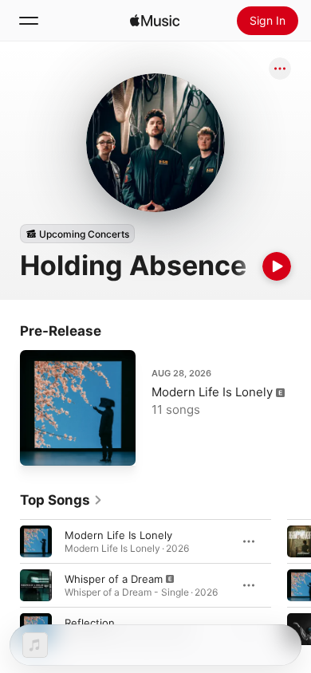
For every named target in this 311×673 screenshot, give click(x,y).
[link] (61, 500)
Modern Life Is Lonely (212, 391)
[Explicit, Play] (36, 585)
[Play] (276, 266)
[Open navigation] (28, 20)
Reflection (90, 622)
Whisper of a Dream (114, 579)
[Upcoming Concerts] (77, 233)
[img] (154, 21)
